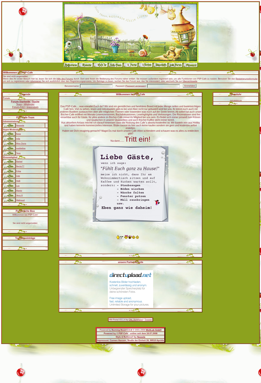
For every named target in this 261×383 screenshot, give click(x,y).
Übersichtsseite (190, 81)
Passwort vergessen (135, 86)
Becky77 (20, 166)
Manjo (19, 190)
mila (18, 138)
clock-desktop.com (236, 100)
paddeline (21, 148)
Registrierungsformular (246, 78)
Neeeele (20, 125)
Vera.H (19, 195)
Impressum (32, 107)
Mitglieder (29, 104)
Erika (18, 171)
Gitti (18, 176)
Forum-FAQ (18, 107)
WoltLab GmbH (153, 330)
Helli (18, 181)
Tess (18, 153)
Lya (17, 185)
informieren (35, 81)
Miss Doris (21, 143)
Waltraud (20, 200)
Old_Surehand (136, 319)
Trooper (148, 319)
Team (19, 104)
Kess (18, 134)
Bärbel (19, 161)
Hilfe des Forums (64, 78)
